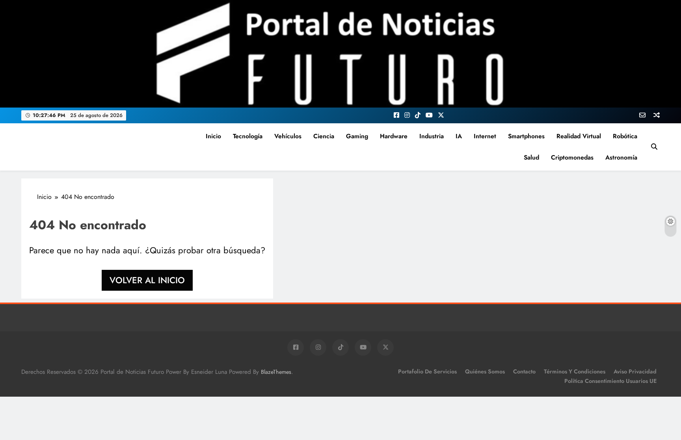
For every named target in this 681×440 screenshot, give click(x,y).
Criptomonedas (572, 157)
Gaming (357, 136)
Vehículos (287, 136)
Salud (531, 157)
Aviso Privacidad (635, 371)
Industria (431, 136)
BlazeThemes (276, 372)
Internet (485, 136)
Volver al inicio (147, 280)
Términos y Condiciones (574, 371)
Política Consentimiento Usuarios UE (610, 381)
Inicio (213, 136)
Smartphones (526, 136)
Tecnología (247, 136)
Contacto (524, 371)
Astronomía (621, 157)
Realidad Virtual (578, 136)
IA (459, 136)
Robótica (625, 136)
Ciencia (323, 136)
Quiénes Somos (485, 371)
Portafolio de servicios (427, 371)
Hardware (393, 136)
